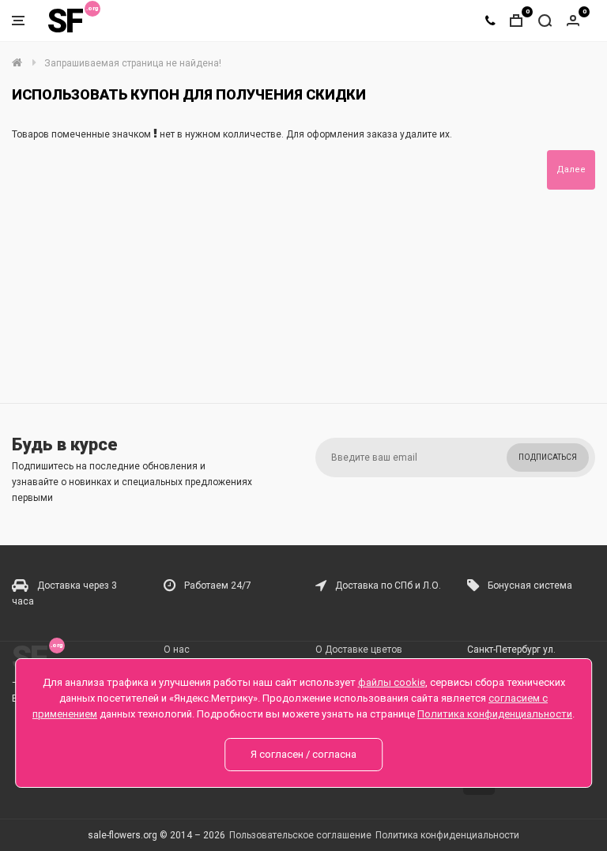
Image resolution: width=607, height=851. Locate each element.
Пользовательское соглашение (300, 835)
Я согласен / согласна (303, 754)
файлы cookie (391, 682)
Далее (571, 169)
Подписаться (547, 457)
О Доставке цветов (358, 649)
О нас (177, 649)
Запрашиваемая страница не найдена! (132, 63)
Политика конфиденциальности (447, 835)
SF (64, 21)
